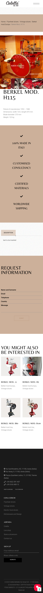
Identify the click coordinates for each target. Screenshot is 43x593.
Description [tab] (8, 233)
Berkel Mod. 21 (9, 382)
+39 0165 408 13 (12, 484)
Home (3, 22)
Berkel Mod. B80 (9, 423)
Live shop (7, 530)
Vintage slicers (25, 22)
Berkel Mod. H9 (31, 382)
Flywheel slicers (12, 22)
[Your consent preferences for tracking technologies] (39, 589)
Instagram (8, 489)
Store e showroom (10, 534)
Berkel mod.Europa (8, 386)
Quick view (7, 374)
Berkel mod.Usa (7, 427)
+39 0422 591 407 (13, 482)
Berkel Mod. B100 (32, 423)
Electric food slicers (11, 510)
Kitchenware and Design (13, 514)
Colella (6, 526)
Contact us (8, 538)
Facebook (19, 489)
